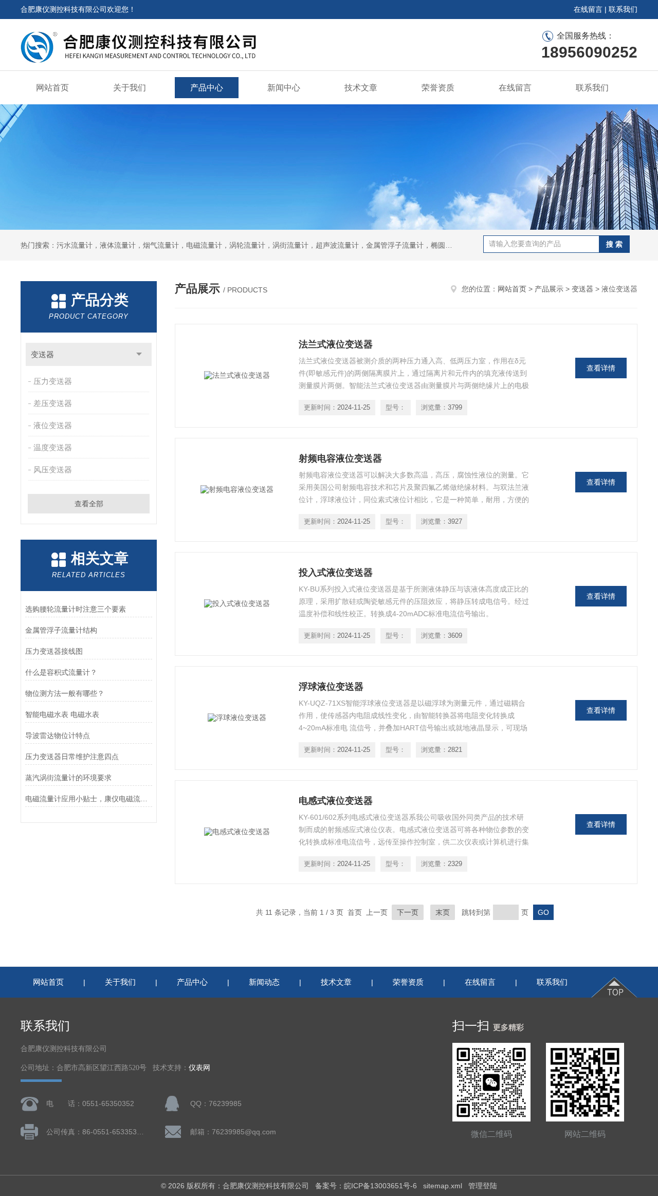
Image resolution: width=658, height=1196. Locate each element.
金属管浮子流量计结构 (61, 630)
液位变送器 (52, 425)
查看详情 (601, 368)
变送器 (42, 354)
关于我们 (129, 87)
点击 (139, 354)
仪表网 (199, 1068)
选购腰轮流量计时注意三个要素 (75, 609)
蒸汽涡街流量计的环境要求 (68, 778)
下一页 (407, 912)
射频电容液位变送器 (340, 458)
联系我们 (623, 9)
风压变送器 (52, 469)
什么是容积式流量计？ (61, 672)
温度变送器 (52, 447)
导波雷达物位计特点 (57, 735)
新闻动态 (264, 982)
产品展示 (549, 289)
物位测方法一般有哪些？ (64, 693)
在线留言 (588, 9)
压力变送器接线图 (54, 651)
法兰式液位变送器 (336, 344)
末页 (442, 912)
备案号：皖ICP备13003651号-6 (366, 1186)
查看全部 (89, 504)
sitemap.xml (442, 1186)
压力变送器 (52, 381)
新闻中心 (283, 87)
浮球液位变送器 (331, 687)
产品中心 (206, 87)
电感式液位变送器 (336, 801)
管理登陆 (482, 1186)
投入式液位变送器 (336, 572)
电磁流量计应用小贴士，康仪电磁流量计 (88, 799)
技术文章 (360, 87)
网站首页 (52, 87)
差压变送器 (52, 403)
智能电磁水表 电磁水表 (62, 714)
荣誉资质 (438, 87)
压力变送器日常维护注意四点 (72, 756)
